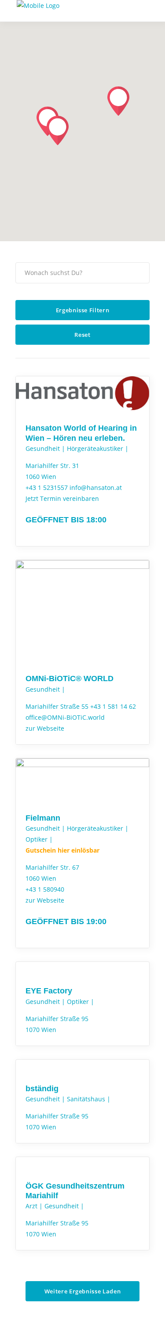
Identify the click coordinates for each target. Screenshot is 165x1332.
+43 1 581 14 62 (113, 706)
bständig (42, 1088)
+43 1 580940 (45, 889)
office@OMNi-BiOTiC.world (65, 717)
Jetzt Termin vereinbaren (62, 498)
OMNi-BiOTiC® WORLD (70, 678)
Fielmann (43, 818)
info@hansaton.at (96, 487)
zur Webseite (45, 728)
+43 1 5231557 (47, 487)
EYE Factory (49, 990)
